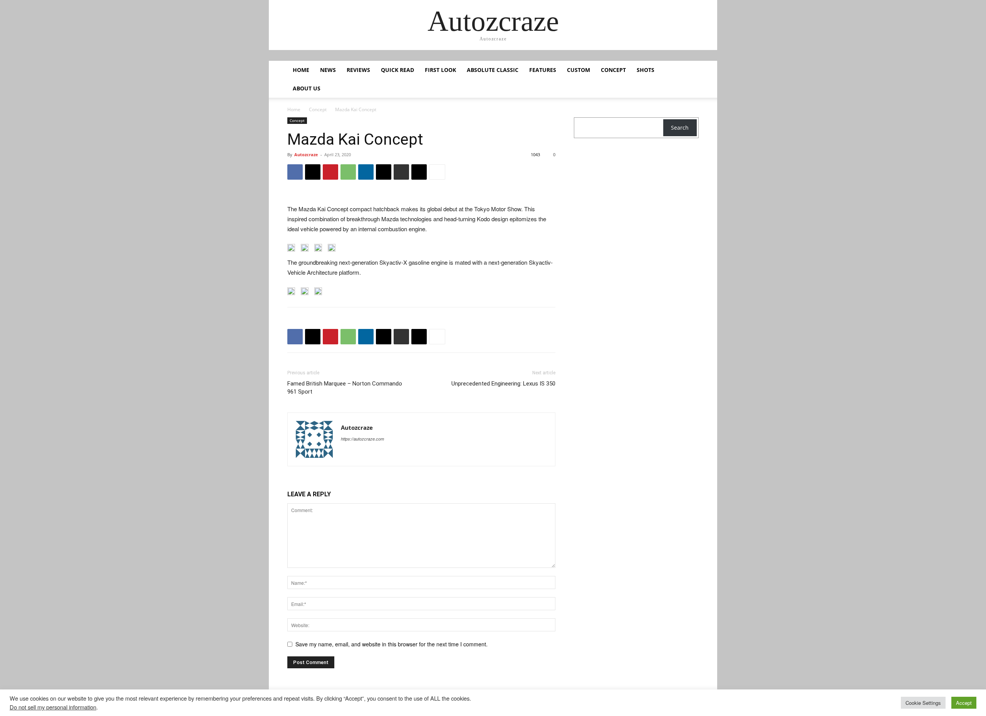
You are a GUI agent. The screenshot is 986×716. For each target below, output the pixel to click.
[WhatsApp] (348, 172)
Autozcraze (306, 154)
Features (542, 69)
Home (301, 69)
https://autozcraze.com (362, 439)
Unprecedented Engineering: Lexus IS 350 (503, 383)
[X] (312, 172)
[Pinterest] (330, 172)
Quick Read (397, 69)
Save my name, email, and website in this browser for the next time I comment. (391, 644)
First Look (440, 69)
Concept (613, 69)
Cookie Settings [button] (923, 702)
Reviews (358, 69)
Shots (645, 69)
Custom (578, 69)
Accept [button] (964, 702)
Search (680, 127)
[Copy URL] (419, 172)
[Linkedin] (366, 172)
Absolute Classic (492, 69)
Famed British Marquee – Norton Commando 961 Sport (344, 387)
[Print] (401, 172)
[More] (437, 172)
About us (306, 88)
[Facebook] (295, 172)
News (328, 69)
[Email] (383, 172)
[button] (689, 70)
